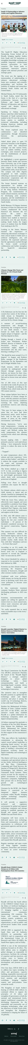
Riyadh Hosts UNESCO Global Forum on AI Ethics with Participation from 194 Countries (12, 867)
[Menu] (1, 2)
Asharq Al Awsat (6, 888)
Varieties (3, 7)
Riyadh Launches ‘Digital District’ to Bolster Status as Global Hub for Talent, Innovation (14, 629)
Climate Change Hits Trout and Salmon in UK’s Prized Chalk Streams (12, 270)
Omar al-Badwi (9, 38)
